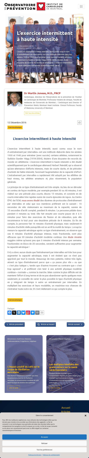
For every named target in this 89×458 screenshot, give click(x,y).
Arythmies (20, 339)
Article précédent (16, 324)
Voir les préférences (44, 450)
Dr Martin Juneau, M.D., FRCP (42, 93)
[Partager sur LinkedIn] (19, 313)
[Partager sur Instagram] (28, 313)
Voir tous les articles (32, 113)
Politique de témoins (34, 455)
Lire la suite (13, 388)
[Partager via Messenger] (33, 313)
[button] (85, 415)
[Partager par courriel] (37, 313)
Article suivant (74, 324)
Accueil (65, 407)
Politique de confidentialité (51, 455)
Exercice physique (15, 127)
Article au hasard (47, 324)
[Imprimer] (79, 123)
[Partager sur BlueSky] (23, 313)
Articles (65, 411)
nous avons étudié (31, 200)
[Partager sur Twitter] (14, 313)
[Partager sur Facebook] (9, 313)
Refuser (44, 443)
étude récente (75, 237)
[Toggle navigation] (81, 6)
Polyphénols (24, 341)
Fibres (61, 339)
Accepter (44, 437)
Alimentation (11, 339)
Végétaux (33, 341)
